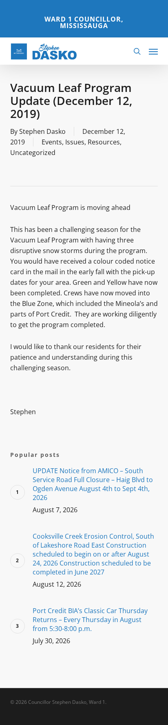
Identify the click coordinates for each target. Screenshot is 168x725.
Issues (74, 142)
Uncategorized (32, 152)
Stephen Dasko (42, 131)
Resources (104, 142)
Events (52, 142)
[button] (153, 51)
